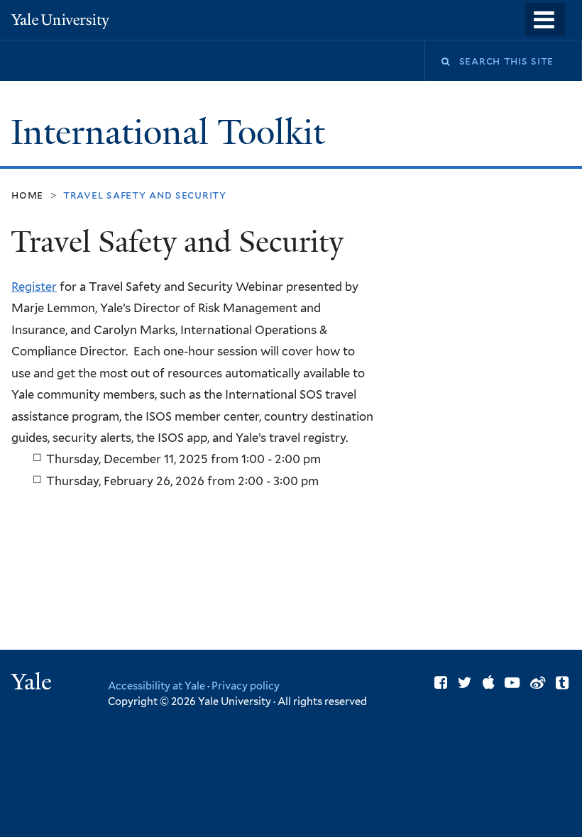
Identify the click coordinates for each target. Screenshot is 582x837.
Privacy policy (246, 686)
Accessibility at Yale (156, 686)
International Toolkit (172, 132)
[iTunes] (489, 682)
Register (34, 286)
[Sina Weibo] (537, 682)
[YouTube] (512, 682)
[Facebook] (440, 682)
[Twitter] (465, 682)
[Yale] (33, 683)
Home (27, 194)
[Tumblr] (562, 682)
